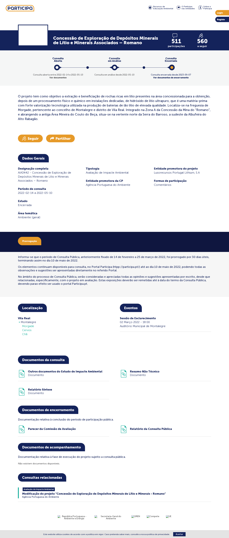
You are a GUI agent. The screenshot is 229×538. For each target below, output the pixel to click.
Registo (221, 19)
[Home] (20, 8)
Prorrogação (29, 241)
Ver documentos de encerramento (171, 77)
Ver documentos (58, 77)
